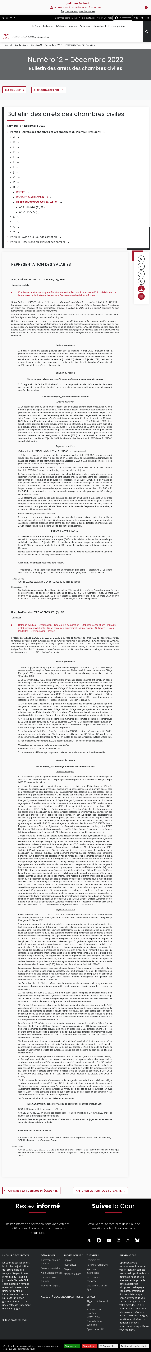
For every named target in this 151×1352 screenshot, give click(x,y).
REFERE (20, 192)
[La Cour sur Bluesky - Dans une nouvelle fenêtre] (137, 1240)
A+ (11, 17)
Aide (136, 18)
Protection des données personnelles (94, 1313)
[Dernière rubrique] (141, 281)
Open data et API (95, 1329)
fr (142, 18)
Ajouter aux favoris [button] (87, 18)
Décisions (61, 26)
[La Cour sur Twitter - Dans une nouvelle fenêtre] (89, 1240)
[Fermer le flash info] (146, 7)
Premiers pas (93, 1260)
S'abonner (13, 90)
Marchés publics (72, 1274)
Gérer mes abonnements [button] (66, 18)
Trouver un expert (50, 1285)
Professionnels (73, 1255)
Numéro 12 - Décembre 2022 (46, 45)
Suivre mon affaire (50, 1268)
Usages (91, 1296)
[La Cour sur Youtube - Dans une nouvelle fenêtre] (109, 1240)
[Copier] (6, 17)
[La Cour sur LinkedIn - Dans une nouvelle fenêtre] (118, 1240)
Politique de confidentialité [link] (134, 1346)
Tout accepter (72, 1346)
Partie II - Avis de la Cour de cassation (33, 237)
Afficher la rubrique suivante (99, 1191)
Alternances (70, 1264)
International (99, 26)
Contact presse (73, 1296)
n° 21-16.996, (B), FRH (32, 207)
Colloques (85, 26)
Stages (67, 1269)
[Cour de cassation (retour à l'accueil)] (17, 37)
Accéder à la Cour (52, 1296)
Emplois (68, 1260)
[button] (104, 132)
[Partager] (2, 18)
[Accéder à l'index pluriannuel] (141, 296)
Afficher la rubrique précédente (33, 1191)
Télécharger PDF (48, 90)
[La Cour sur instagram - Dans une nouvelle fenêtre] (127, 1240)
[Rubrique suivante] (141, 273)
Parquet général (117, 26)
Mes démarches (40, 37)
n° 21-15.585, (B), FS (31, 212)
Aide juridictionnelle (51, 1272)
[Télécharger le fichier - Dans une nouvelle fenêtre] (141, 288)
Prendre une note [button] (104, 18)
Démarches (48, 1255)
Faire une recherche (97, 1264)
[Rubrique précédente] (141, 266)
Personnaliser (109, 1346)
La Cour (36, 26)
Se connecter (124, 17)
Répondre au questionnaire (78, 11)
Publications (21, 45)
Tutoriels (93, 1255)
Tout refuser (89, 1346)
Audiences (48, 26)
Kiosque (73, 26)
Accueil (8, 45)
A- (15, 17)
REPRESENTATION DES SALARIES (37, 202)
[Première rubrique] (141, 258)
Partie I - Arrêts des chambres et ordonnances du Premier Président (55, 132)
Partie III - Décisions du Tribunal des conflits (37, 242)
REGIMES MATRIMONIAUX (32, 197)
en (148, 18)
